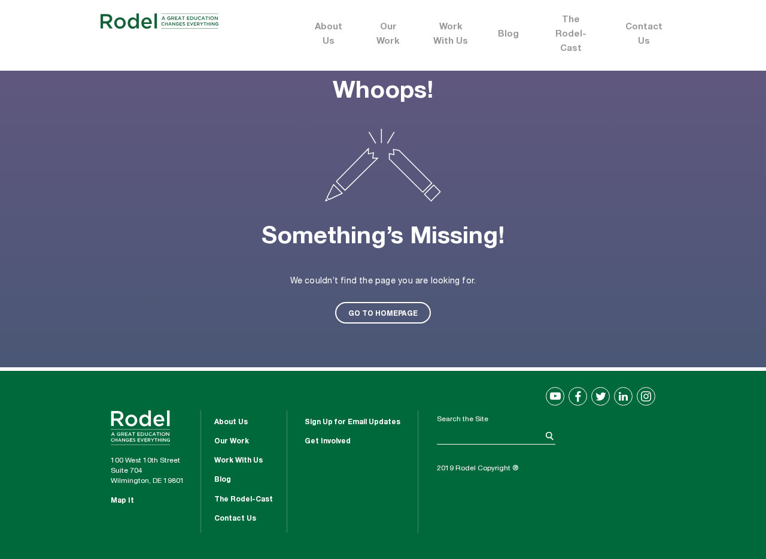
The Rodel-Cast (570, 34)
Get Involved (328, 441)
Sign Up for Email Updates (352, 422)
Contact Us (643, 34)
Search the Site (462, 419)
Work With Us (450, 34)
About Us (328, 34)
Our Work (388, 34)
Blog (508, 34)
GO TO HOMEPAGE (383, 313)
